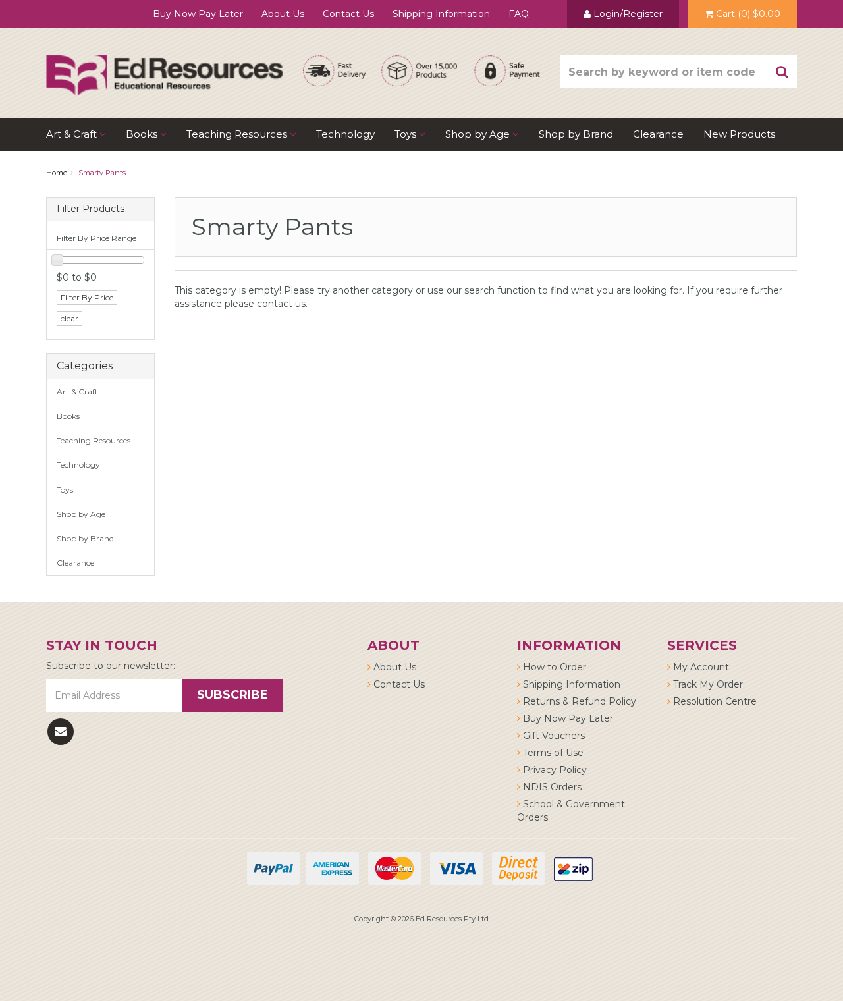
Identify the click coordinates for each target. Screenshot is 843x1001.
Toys (406, 134)
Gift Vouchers (552, 736)
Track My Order (706, 684)
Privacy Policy (553, 770)
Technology (345, 134)
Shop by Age (81, 514)
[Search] (782, 71)
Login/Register (627, 14)
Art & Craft (72, 134)
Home (56, 172)
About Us (282, 14)
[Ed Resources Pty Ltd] (164, 63)
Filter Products (90, 209)
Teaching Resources (238, 134)
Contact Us (348, 14)
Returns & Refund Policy (578, 701)
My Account (699, 667)
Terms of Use (552, 753)
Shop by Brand (576, 134)
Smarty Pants (102, 172)
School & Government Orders (571, 810)
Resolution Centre (713, 701)
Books (143, 134)
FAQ (518, 14)
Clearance (658, 134)
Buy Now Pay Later (198, 14)
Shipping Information (441, 14)
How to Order (553, 667)
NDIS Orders (551, 787)
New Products (739, 134)
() (748, 14)
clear (69, 318)
